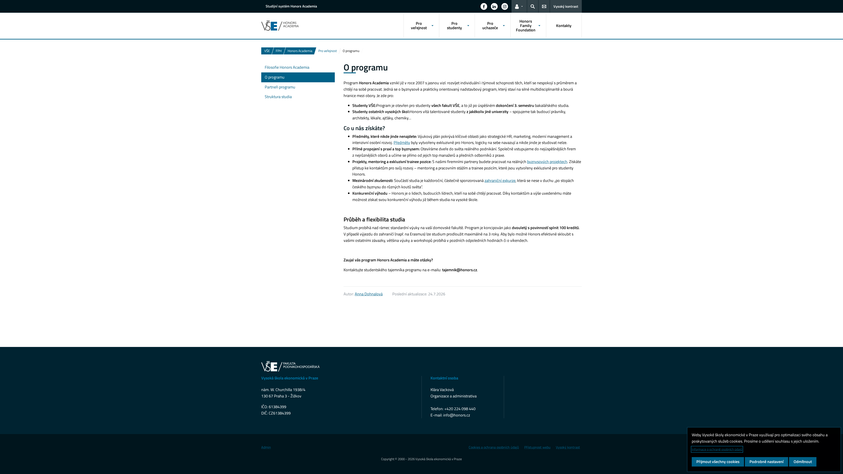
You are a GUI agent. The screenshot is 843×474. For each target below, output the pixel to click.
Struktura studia (278, 97)
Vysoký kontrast (565, 6)
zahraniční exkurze (500, 180)
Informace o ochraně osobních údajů (717, 449)
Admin (266, 447)
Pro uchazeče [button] (490, 25)
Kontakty (563, 26)
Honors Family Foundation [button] (525, 25)
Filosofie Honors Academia (287, 67)
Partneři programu (280, 87)
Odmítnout (803, 462)
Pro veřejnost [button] (419, 25)
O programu (275, 77)
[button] (484, 6)
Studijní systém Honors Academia (291, 6)
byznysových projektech (547, 162)
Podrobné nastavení (766, 462)
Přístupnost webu (537, 447)
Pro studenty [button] (454, 25)
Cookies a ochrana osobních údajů (494, 447)
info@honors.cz (456, 415)
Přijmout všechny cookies (717, 462)
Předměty (402, 142)
